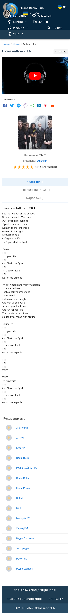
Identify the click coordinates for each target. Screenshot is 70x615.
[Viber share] (25, 105)
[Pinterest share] (46, 105)
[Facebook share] (5, 105)
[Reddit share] (53, 105)
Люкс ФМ (22, 427)
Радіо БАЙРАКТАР (27, 467)
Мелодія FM (23, 518)
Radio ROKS (23, 457)
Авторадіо (22, 548)
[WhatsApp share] (32, 105)
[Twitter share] (12, 105)
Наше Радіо (23, 488)
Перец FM (22, 528)
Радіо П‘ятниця (25, 538)
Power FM (22, 558)
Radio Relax (22, 478)
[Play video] (35, 76)
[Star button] (15, 167)
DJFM (19, 498)
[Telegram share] (19, 105)
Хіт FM (20, 437)
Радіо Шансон (24, 568)
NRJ (18, 508)
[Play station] (9, 428)
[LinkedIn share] (39, 105)
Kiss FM (20, 447)
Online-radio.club (45, 608)
